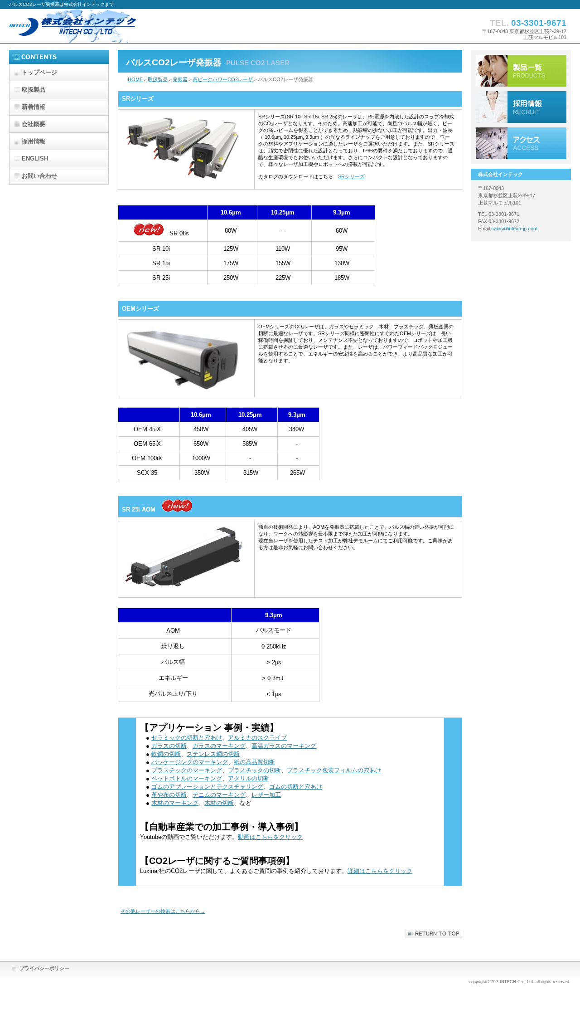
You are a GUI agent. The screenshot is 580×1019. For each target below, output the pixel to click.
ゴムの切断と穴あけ (295, 786)
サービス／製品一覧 (521, 71)
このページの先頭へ (434, 933)
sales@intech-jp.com (514, 228)
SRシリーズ (351, 176)
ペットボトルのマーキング (186, 778)
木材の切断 (219, 803)
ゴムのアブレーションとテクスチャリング (207, 786)
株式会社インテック (99, 26)
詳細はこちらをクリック (380, 871)
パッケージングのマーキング (189, 762)
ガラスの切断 (169, 745)
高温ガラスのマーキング (283, 745)
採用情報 (521, 107)
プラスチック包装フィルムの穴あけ (334, 770)
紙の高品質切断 (254, 762)
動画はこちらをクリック (270, 837)
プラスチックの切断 (254, 770)
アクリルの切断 (248, 778)
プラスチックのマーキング (186, 770)
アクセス (521, 143)
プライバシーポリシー (44, 968)
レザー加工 (266, 794)
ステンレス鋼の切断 (213, 754)
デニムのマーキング (219, 794)
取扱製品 (158, 79)
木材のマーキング (174, 803)
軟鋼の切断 (166, 754)
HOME (135, 79)
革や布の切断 (169, 794)
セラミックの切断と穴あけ (186, 737)
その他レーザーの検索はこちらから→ (163, 911)
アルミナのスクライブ (257, 737)
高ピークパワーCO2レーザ (223, 79)
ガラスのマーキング (219, 745)
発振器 (180, 79)
